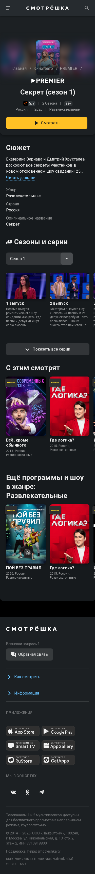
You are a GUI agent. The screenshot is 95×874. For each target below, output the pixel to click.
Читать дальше (20, 177)
